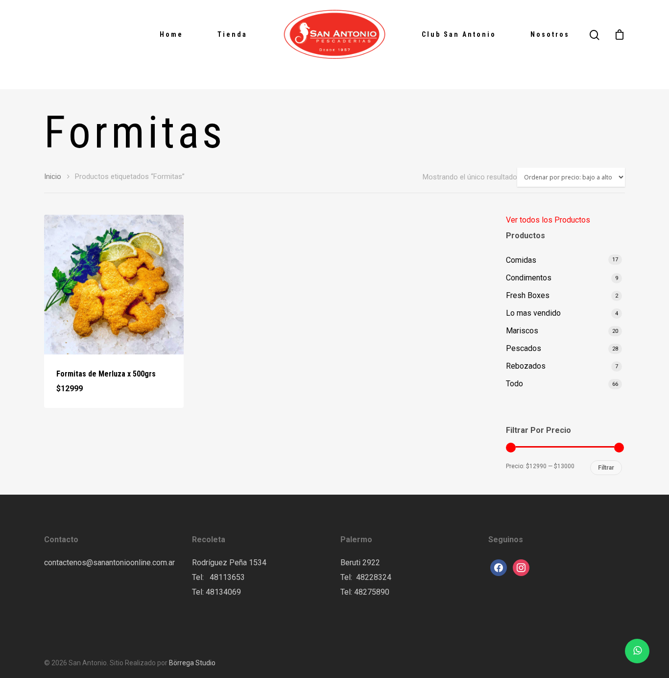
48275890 (371, 592)
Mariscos (522, 330)
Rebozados (526, 366)
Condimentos (528, 277)
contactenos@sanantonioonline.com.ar (109, 562)
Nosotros (550, 34)
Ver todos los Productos (548, 220)
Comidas (521, 260)
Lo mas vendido (533, 313)
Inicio (52, 176)
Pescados (523, 348)
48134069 (223, 592)
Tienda (232, 34)
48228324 (373, 577)
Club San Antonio (459, 34)
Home (171, 34)
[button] (88, 397)
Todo (514, 383)
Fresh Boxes (528, 295)
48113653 (226, 577)
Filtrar (606, 467)
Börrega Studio (192, 663)
